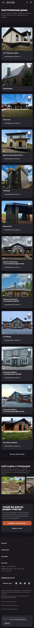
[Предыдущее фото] (29, 33)
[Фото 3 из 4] (7, 49)
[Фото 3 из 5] (7, 84)
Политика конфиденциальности (9, 609)
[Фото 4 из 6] (9, 151)
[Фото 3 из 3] (7, 258)
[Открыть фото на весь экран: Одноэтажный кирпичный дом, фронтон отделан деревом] (17, 428)
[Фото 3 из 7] (7, 115)
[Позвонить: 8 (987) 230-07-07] (27, 2)
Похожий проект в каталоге (12, 56)
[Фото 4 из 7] (9, 115)
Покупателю (5, 550)
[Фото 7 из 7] (14, 115)
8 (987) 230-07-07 (8, 578)
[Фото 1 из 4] (3, 49)
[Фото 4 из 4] (9, 49)
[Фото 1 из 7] (3, 115)
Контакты (4, 563)
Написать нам (7, 583)
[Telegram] (25, 583)
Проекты (4, 543)
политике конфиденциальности (18, 619)
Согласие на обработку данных (9, 605)
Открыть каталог (17, 528)
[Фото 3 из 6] (7, 151)
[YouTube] (20, 583)
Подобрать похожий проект (17, 523)
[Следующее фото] (29, 30)
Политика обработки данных (8, 601)
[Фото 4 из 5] (9, 84)
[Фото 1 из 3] (3, 258)
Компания (4, 556)
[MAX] (29, 583)
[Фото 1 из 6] (3, 151)
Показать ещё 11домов (17, 454)
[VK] (16, 583)
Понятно (7, 623)
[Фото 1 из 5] (3, 84)
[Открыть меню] (31, 2)
